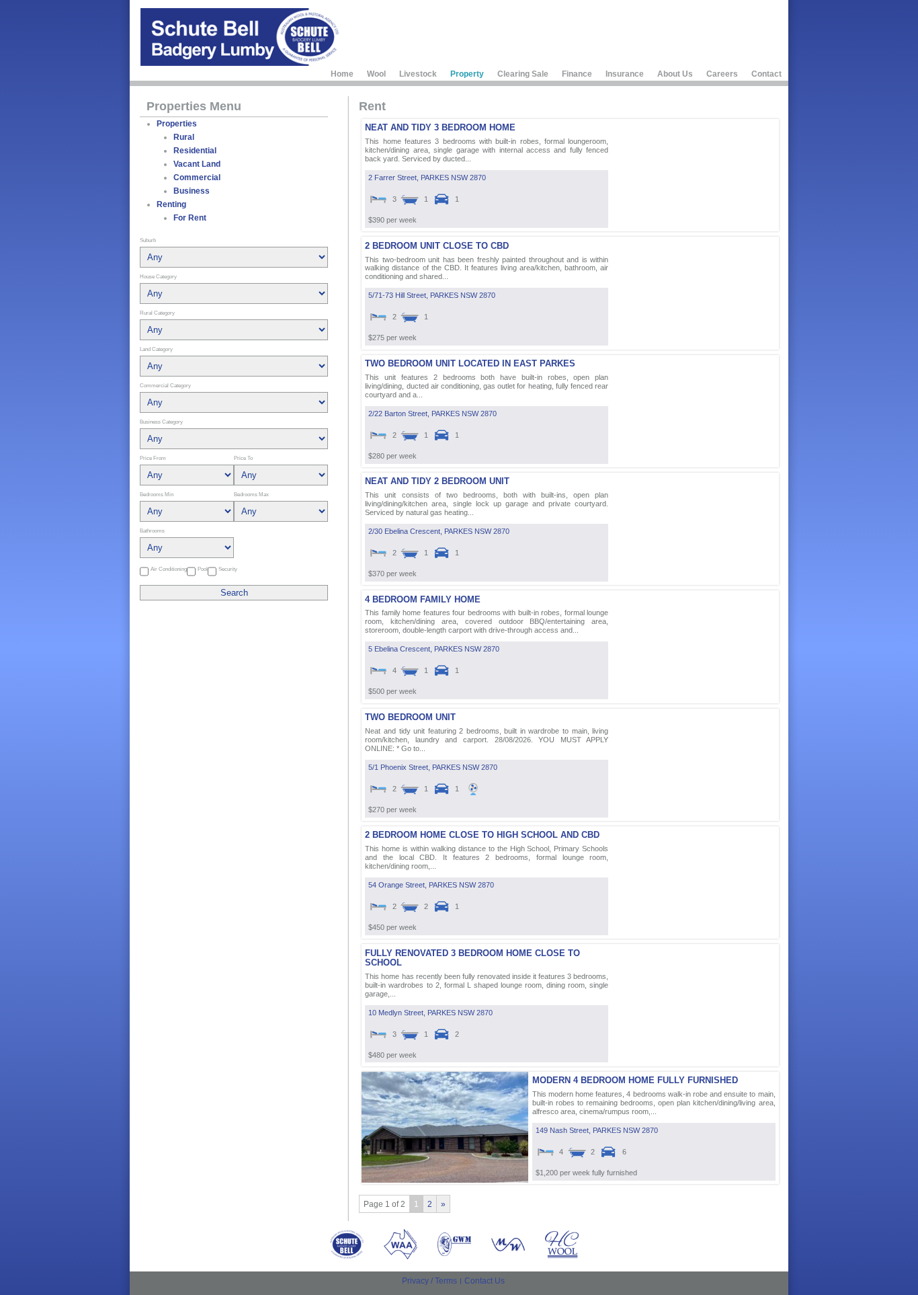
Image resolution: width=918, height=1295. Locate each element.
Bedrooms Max (251, 494)
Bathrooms (152, 530)
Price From (153, 458)
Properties (177, 123)
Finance (577, 74)
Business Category (161, 421)
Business (191, 191)
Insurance (625, 74)
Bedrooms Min (156, 494)
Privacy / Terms (429, 1281)
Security (227, 568)
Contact (766, 74)
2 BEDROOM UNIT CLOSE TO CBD (437, 246)
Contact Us (484, 1281)
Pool (203, 568)
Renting (171, 204)
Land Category (156, 349)
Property (467, 74)
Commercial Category (165, 385)
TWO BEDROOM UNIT (410, 717)
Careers (722, 74)
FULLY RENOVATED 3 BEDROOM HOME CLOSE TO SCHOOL (472, 958)
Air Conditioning (169, 568)
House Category (158, 276)
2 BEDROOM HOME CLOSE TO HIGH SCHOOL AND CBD (482, 835)
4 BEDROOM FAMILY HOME (423, 599)
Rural (183, 137)
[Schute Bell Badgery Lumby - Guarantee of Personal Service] (241, 37)
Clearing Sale (522, 74)
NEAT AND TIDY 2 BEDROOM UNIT (437, 481)
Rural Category (157, 312)
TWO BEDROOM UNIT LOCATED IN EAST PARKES (470, 363)
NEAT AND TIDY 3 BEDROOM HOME (440, 127)
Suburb (148, 240)
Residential (194, 150)
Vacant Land (196, 164)
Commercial (196, 177)
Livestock (418, 74)
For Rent (189, 218)
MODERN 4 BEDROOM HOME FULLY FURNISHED (635, 1080)
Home (342, 74)
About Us (675, 74)
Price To (243, 458)
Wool (376, 74)
